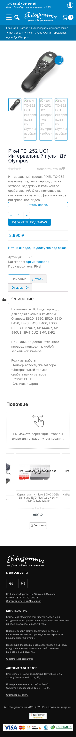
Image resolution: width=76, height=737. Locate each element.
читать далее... (38, 205)
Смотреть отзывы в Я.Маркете (23, 601)
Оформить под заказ (29, 222)
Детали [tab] (37, 279)
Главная (11, 27)
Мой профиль (70, 5)
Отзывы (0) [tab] (20, 287)
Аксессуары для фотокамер (50, 27)
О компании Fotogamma (19, 658)
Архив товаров (37, 262)
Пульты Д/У (16, 32)
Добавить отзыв (49, 169)
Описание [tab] (19, 279)
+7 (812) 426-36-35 (22, 3)
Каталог (25, 27)
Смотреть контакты (17, 694)
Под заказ (40, 525)
